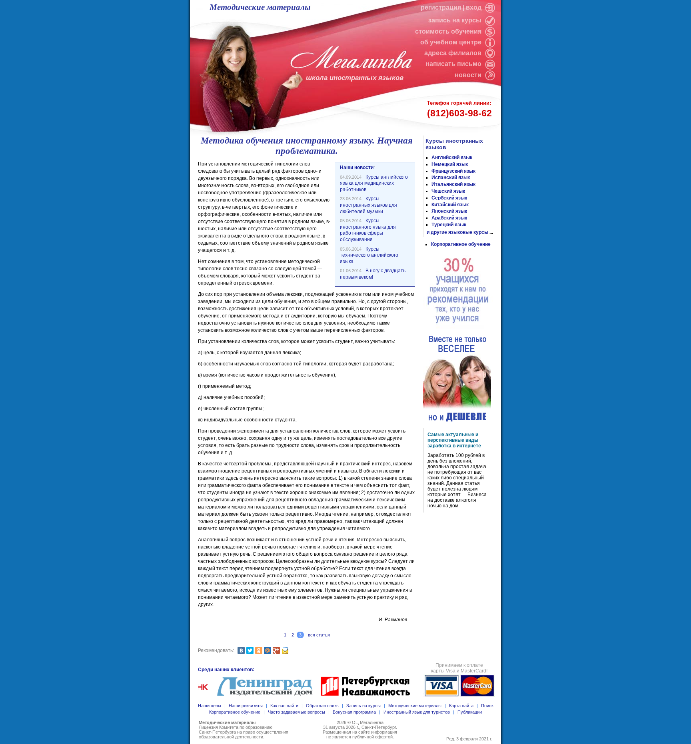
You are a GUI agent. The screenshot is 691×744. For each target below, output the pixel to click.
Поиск (487, 705)
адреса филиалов (453, 53)
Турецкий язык (448, 224)
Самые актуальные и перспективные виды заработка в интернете (454, 440)
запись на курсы (455, 20)
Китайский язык (450, 204)
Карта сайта (461, 705)
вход (474, 7)
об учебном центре (451, 42)
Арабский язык (449, 218)
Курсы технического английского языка (369, 255)
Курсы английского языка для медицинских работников (374, 183)
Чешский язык (448, 191)
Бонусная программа (354, 712)
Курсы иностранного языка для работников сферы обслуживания (368, 230)
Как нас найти (284, 705)
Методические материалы (260, 7)
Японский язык (449, 211)
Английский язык (451, 157)
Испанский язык (450, 177)
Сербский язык (449, 198)
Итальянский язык (453, 184)
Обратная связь (322, 705)
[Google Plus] (276, 650)
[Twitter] (250, 650)
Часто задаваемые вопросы (296, 712)
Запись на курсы (363, 705)
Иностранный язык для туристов (416, 712)
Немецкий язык (449, 164)
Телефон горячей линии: (459, 109)
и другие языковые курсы (457, 232)
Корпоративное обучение (461, 244)
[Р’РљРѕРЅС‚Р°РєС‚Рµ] (241, 650)
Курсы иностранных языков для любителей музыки (368, 205)
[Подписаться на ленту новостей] (489, 75)
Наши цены (209, 705)
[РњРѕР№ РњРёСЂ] (267, 650)
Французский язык (453, 171)
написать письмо (454, 63)
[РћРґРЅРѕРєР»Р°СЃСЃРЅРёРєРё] (258, 650)
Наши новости (356, 167)
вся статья (319, 634)
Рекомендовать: (216, 650)
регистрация (441, 7)
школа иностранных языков (354, 78)
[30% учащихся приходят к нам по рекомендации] (458, 291)
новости (468, 75)
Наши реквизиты (246, 705)
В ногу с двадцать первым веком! (372, 274)
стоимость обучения (449, 31)
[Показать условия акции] (457, 379)
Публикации (469, 712)
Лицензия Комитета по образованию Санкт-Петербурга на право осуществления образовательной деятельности (243, 732)
